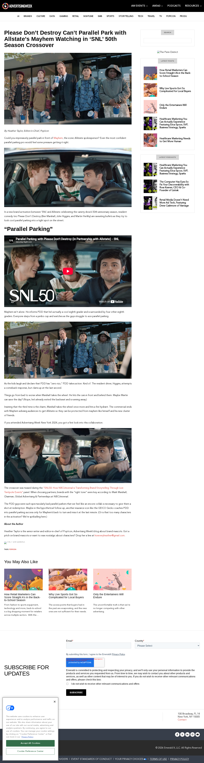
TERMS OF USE (158, 759)
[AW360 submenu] (162, 6)
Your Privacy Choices (129, 759)
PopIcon (12, 549)
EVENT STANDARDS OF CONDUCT (91, 759)
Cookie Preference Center (30, 751)
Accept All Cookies (30, 743)
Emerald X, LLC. (172, 748)
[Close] (54, 701)
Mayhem (58, 138)
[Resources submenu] (201, 6)
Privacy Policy (118, 654)
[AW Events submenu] (147, 6)
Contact (182, 720)
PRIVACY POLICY (179, 759)
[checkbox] (133, 683)
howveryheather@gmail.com (110, 535)
